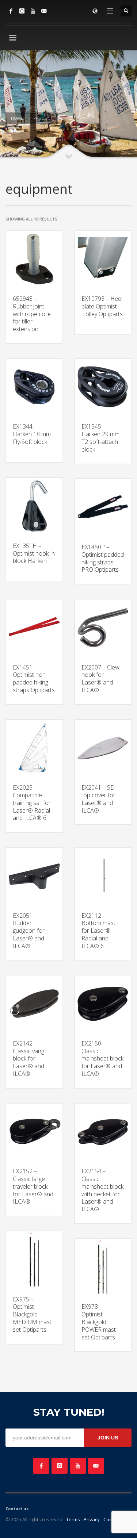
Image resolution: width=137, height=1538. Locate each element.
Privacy (92, 1519)
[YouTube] (32, 10)
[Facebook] (10, 10)
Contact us (16, 1508)
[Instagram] (21, 10)
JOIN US (108, 1438)
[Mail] (43, 10)
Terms (73, 1519)
